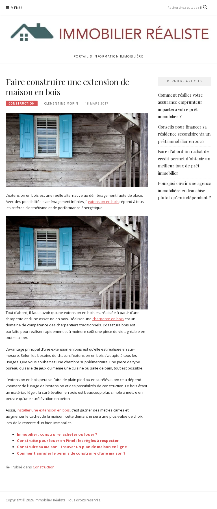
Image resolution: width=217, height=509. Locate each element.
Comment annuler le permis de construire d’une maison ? (71, 453)
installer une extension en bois (43, 410)
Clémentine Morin (61, 103)
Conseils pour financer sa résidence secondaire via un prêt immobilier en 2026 (184, 134)
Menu (16, 7)
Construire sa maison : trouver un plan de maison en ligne (72, 446)
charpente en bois (108, 318)
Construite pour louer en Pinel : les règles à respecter (68, 440)
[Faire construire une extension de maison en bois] (77, 149)
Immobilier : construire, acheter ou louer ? (57, 434)
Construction (21, 103)
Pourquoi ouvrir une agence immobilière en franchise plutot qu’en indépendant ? (184, 190)
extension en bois (103, 201)
